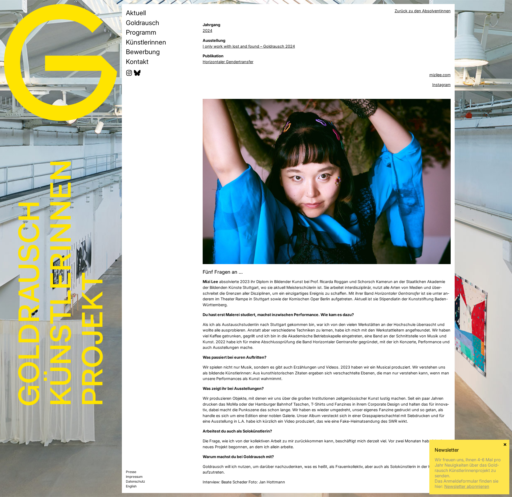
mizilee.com (440, 74)
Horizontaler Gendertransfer (228, 61)
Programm (141, 32)
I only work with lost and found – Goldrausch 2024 (249, 46)
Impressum (134, 477)
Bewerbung (143, 52)
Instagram (441, 84)
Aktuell (136, 13)
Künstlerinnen (146, 42)
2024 (207, 30)
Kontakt (137, 62)
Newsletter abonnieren (466, 486)
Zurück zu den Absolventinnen (423, 11)
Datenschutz (135, 481)
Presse (131, 472)
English (131, 486)
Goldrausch (142, 23)
